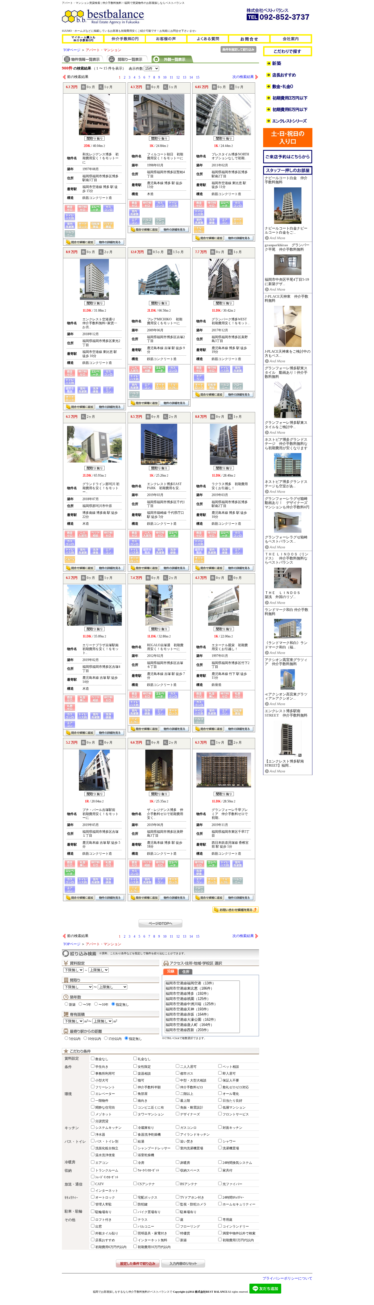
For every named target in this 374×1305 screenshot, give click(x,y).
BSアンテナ (188, 1184)
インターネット (106, 1190)
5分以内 (74, 1038)
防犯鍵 (143, 1204)
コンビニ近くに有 (151, 1107)
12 (178, 77)
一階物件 (101, 1100)
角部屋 (143, 1093)
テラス (143, 1219)
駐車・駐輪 (73, 1211)
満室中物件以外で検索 (239, 1233)
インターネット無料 (152, 1240)
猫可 (141, 1080)
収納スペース (190, 1170)
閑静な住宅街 (105, 1107)
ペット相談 (231, 1066)
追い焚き (186, 1141)
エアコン (101, 1162)
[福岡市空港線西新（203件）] (202, 1030)
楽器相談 (144, 1073)
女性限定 (144, 1066)
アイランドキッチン (195, 1134)
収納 (68, 1171)
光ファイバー (232, 1184)
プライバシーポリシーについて (287, 1278)
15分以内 (115, 1038)
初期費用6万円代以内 (110, 1247)
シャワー (229, 1141)
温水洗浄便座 (105, 1155)
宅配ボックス (147, 1197)
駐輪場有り (103, 1212)
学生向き (101, 1066)
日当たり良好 (232, 1100)
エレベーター (105, 1093)
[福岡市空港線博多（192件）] (202, 993)
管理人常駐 (103, 1204)
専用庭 (227, 1219)
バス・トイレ (75, 1142)
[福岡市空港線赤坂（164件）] (202, 1014)
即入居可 (229, 1073)
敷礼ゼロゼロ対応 (236, 1087)
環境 (68, 1094)
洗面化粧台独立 (106, 1148)
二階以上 (186, 1093)
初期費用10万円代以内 (154, 1247)
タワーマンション (151, 1114)
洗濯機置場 (231, 1148)
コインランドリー (236, 1226)
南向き (143, 1100)
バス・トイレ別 (106, 1141)
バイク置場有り (149, 1212)
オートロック (105, 1197)
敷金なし (101, 1059)
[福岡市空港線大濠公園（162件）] (202, 1019)
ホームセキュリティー (239, 1204)
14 (191, 77)
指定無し (122, 1004)
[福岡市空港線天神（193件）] (202, 1009)
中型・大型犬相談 (193, 1080)
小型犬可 (101, 1080)
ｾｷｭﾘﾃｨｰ (71, 1198)
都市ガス (186, 1073)
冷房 (141, 1162)
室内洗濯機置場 (191, 1148)
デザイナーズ (190, 1114)
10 (164, 77)
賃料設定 (72, 1058)
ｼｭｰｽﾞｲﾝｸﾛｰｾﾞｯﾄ (106, 1177)
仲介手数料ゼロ (191, 1087)
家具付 (227, 1170)
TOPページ (71, 50)
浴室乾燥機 (146, 1155)
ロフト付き (103, 1219)
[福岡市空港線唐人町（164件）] (202, 1025)
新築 (72, 1004)
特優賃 (185, 1233)
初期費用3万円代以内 (238, 1240)
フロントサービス (236, 1114)
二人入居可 (188, 1066)
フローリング (190, 1226)
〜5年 (87, 1004)
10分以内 (94, 1038)
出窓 (98, 1226)
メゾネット (103, 1114)
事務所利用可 (105, 1073)
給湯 (141, 1141)
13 (184, 77)
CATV (99, 1184)
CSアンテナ (146, 1184)
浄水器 (100, 1134)
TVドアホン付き (192, 1197)
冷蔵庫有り (146, 1127)
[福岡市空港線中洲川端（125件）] (202, 1004)
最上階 (185, 1100)
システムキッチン (108, 1127)
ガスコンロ (188, 1127)
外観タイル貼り (106, 1233)
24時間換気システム (237, 1162)
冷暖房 (70, 1162)
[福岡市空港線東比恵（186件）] (202, 988)
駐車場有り (188, 1212)
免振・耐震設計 (191, 1107)
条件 (68, 1067)
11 (171, 77)
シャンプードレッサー (154, 1148)
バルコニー (146, 1226)
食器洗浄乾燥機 (149, 1134)
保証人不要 (231, 1080)
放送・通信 (73, 1184)
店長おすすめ (105, 1240)
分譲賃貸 (101, 1121)
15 (197, 77)
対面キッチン (232, 1127)
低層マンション (234, 1107)
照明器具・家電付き (152, 1233)
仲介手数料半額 (149, 1087)
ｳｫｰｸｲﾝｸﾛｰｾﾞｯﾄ (148, 1170)
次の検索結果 (243, 77)
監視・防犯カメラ (193, 1204)
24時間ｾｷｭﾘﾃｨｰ (233, 1197)
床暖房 (185, 1162)
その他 (70, 1220)
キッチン (72, 1128)
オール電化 (231, 1093)
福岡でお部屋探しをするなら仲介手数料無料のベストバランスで (132, 1291)
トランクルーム (106, 1170)
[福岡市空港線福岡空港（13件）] (202, 983)
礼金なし (144, 1059)
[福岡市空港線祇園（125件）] (202, 999)
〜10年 (103, 1004)
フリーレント (105, 1087)
